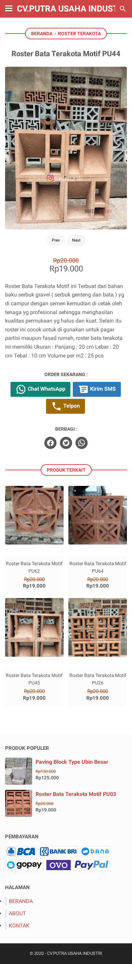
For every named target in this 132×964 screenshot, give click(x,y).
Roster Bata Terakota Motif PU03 (76, 794)
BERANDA (21, 901)
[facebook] (50, 443)
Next (76, 240)
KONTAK (19, 925)
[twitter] (66, 443)
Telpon (71, 406)
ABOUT (17, 913)
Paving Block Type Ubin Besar (72, 762)
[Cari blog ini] (123, 9)
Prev (56, 240)
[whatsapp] (81, 443)
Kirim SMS (102, 389)
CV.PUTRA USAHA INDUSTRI (71, 9)
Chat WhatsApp (45, 389)
